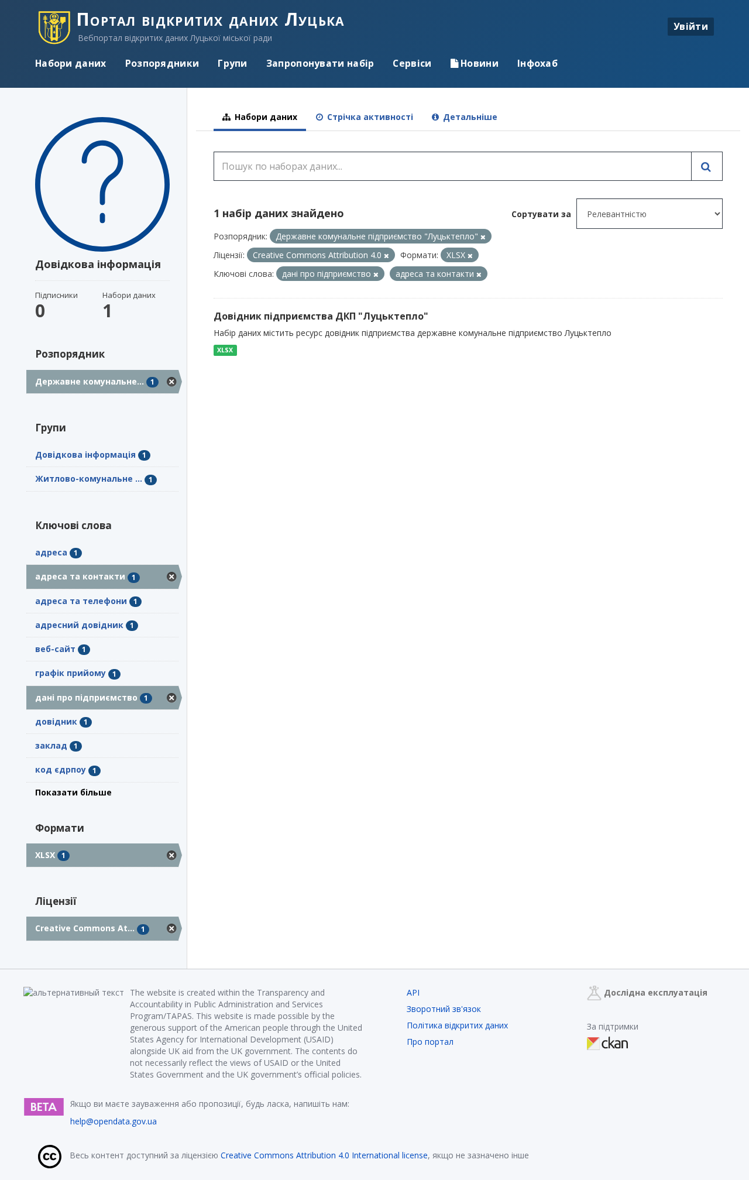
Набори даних (70, 63)
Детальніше (469, 116)
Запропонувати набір (320, 63)
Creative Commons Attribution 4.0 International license (324, 1155)
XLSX (225, 350)
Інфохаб (537, 63)
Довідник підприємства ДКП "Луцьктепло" (321, 316)
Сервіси (412, 63)
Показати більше (73, 792)
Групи (233, 63)
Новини (478, 63)
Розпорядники (162, 63)
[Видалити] (483, 236)
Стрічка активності (369, 116)
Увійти (691, 26)
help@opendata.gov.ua (113, 1121)
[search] (707, 166)
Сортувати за (541, 213)
